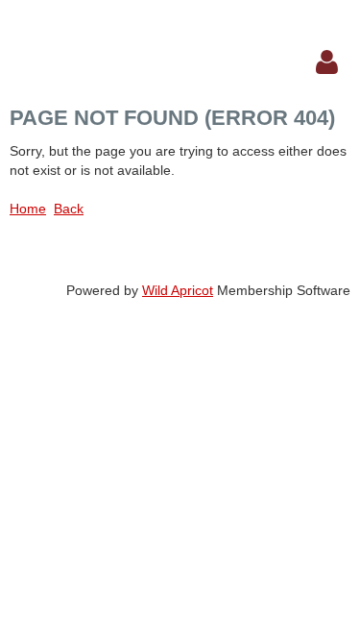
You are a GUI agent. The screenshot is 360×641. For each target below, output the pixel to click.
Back (69, 208)
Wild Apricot (177, 290)
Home (28, 208)
